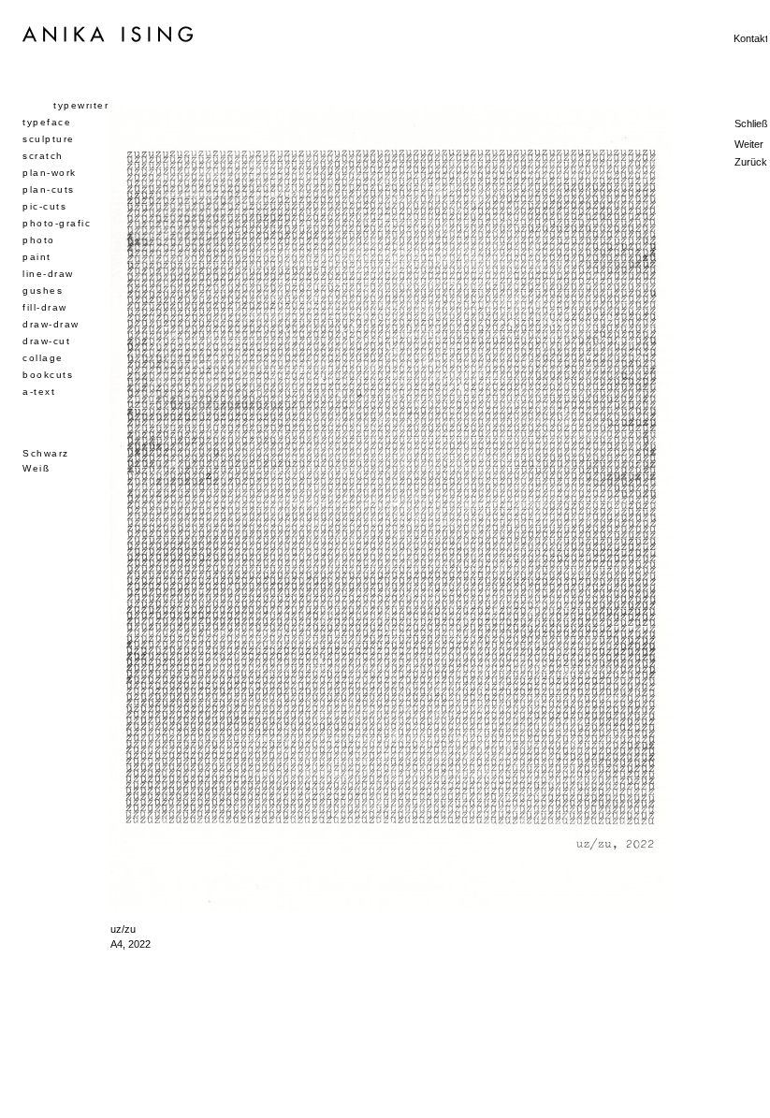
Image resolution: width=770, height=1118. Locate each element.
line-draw (48, 274)
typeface (46, 122)
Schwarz (45, 453)
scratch (43, 156)
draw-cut (46, 341)
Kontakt (751, 38)
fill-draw (44, 307)
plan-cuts (48, 189)
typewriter (81, 105)
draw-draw (51, 324)
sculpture (48, 139)
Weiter (748, 144)
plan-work (49, 172)
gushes (42, 290)
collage (43, 358)
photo (38, 240)
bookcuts (47, 375)
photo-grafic (56, 223)
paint (36, 257)
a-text (38, 391)
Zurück (750, 161)
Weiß (36, 468)
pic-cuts (44, 206)
